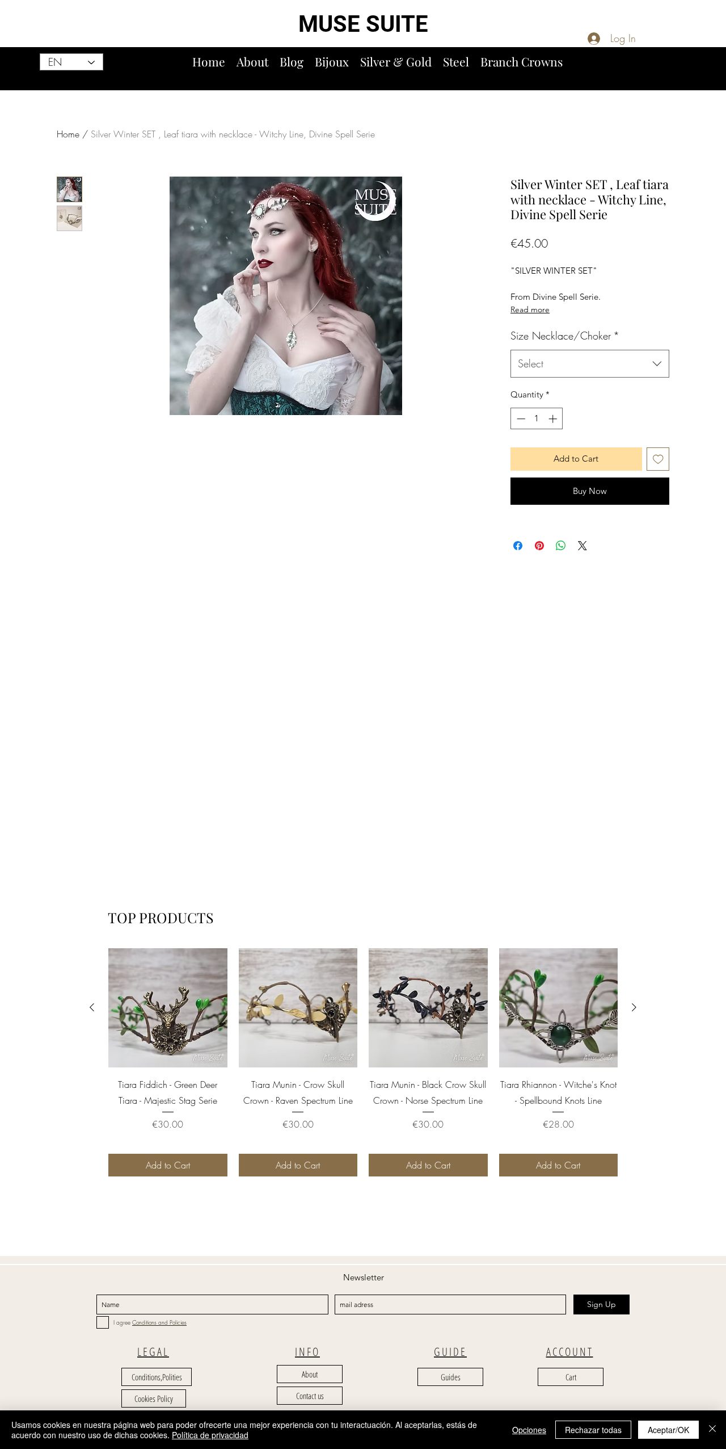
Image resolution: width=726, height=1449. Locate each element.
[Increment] (554, 418)
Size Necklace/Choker (564, 335)
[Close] (712, 1429)
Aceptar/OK (668, 1429)
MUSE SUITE (363, 24)
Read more (530, 309)
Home (68, 134)
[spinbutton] (536, 418)
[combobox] (589, 364)
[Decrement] (519, 418)
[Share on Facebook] (518, 545)
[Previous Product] (92, 1007)
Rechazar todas (593, 1429)
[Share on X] (582, 545)
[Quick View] (167, 1007)
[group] (363, 1062)
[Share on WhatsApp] (561, 545)
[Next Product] (634, 1007)
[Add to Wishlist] (658, 459)
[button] (713, 73)
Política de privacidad (210, 1434)
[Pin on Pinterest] (539, 545)
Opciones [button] (529, 1429)
